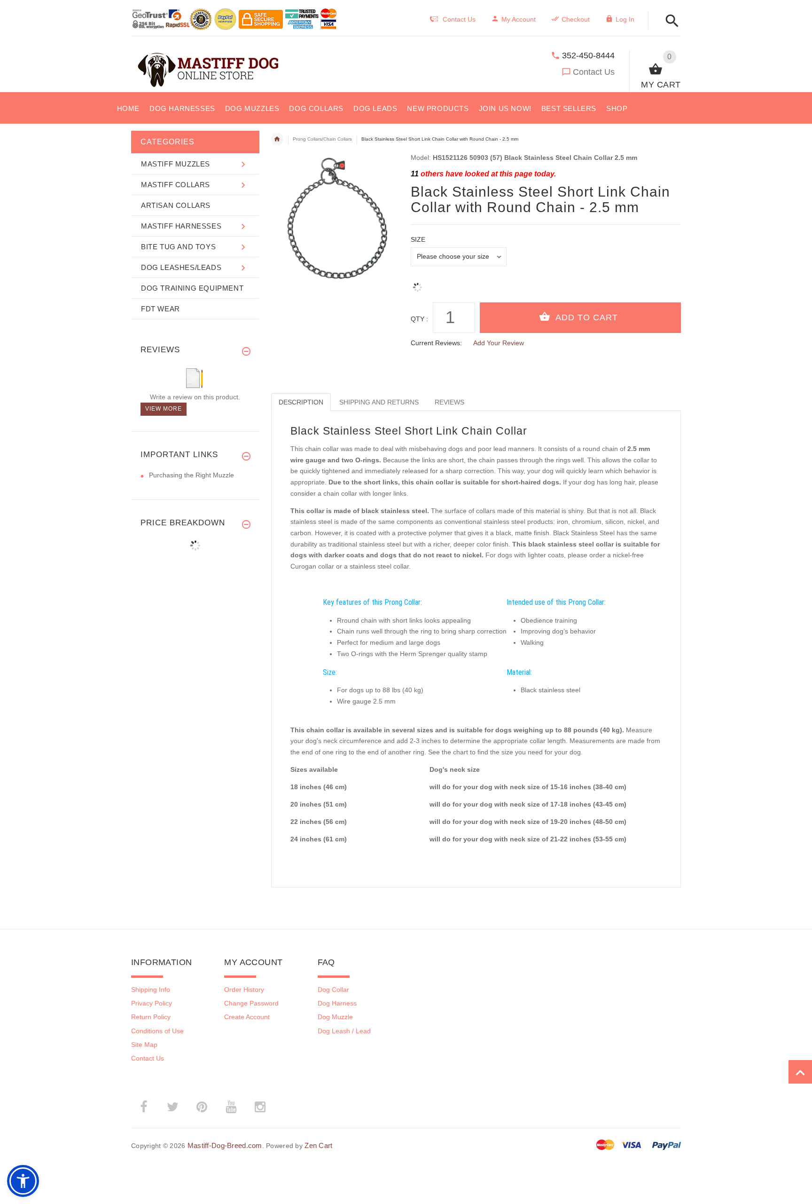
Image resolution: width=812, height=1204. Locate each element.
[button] (800, 1072)
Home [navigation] (277, 139)
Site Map (144, 1044)
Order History (244, 989)
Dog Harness (337, 1003)
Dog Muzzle (335, 1017)
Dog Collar (333, 989)
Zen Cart (318, 1145)
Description (301, 402)
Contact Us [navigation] (459, 19)
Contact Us (594, 72)
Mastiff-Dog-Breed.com (224, 1145)
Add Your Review (498, 343)
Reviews (449, 402)
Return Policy (151, 1017)
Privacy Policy (151, 1003)
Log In (625, 19)
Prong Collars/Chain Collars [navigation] (322, 139)
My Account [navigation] (518, 19)
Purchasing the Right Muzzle (191, 475)
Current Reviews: (436, 343)
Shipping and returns (379, 402)
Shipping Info (150, 989)
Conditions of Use (157, 1031)
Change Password (251, 1003)
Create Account (247, 1017)
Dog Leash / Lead (344, 1031)
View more (163, 408)
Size (418, 239)
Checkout (576, 19)
